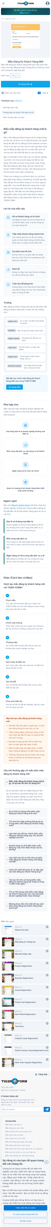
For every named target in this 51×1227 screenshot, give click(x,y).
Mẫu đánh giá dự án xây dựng (17, 1145)
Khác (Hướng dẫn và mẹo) (13, 117)
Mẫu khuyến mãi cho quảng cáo (18, 1131)
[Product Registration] (25, 966)
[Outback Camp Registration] (25, 1038)
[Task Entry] (25, 1026)
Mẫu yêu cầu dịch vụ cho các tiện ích (20, 1152)
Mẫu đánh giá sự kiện (14, 1135)
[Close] (46, 1162)
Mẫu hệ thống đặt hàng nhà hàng (18, 1142)
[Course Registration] (25, 990)
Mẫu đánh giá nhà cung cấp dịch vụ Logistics (24, 1149)
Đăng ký (18, 101)
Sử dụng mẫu (14, 387)
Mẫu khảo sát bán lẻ (13, 1125)
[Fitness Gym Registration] (25, 1002)
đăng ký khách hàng (20, 505)
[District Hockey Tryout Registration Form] (25, 1050)
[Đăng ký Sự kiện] (25, 929)
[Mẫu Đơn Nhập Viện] (25, 954)
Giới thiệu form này (10, 107)
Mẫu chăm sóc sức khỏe (15, 1138)
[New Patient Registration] (25, 1014)
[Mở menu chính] (3, 3)
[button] (25, 782)
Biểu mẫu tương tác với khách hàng (19, 1156)
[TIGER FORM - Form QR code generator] (25, 3)
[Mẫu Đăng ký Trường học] (25, 941)
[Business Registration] (25, 978)
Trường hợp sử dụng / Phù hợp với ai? (18, 112)
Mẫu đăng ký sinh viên (14, 1128)
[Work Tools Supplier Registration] (25, 1062)
